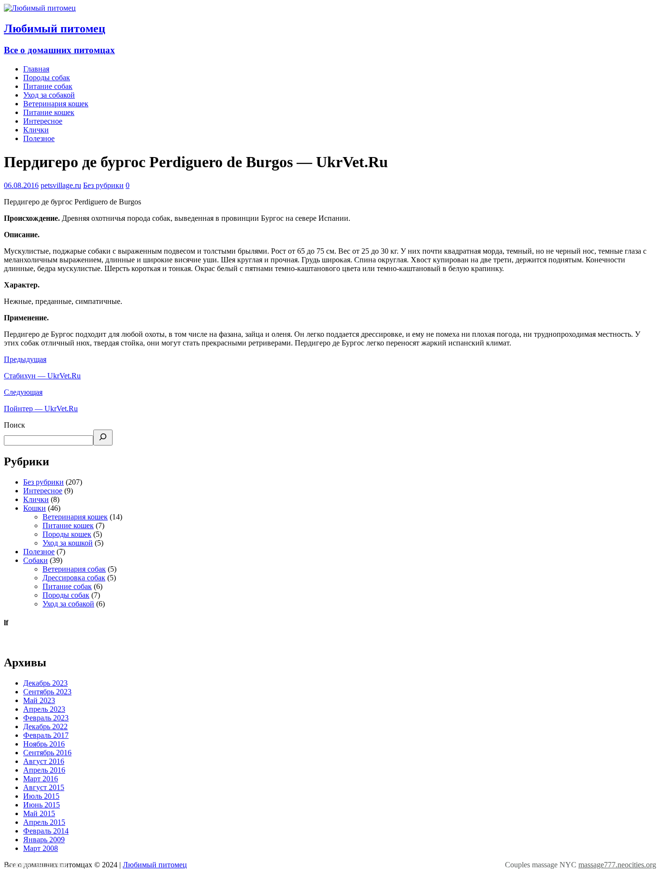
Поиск (14, 425)
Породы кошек (67, 534)
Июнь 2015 (41, 805)
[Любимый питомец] (40, 8)
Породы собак (46, 77)
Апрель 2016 (44, 770)
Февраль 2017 (46, 735)
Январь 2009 (44, 839)
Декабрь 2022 (45, 726)
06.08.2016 (21, 185)
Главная (36, 69)
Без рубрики (103, 185)
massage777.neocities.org (617, 865)
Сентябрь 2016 (47, 752)
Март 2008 (40, 848)
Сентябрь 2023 (47, 692)
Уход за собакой (49, 95)
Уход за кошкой (68, 543)
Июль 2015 (41, 796)
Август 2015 (43, 787)
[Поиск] (103, 438)
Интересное (42, 121)
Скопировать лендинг (35, 864)
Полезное (39, 138)
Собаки (35, 560)
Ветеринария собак (74, 569)
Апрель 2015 (44, 822)
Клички (36, 130)
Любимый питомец (155, 865)
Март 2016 (40, 779)
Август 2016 (43, 761)
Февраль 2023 (46, 718)
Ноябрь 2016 (44, 744)
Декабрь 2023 (45, 683)
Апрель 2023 (44, 709)
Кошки (34, 508)
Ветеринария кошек (55, 104)
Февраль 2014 (46, 831)
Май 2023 (39, 700)
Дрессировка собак (74, 578)
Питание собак (47, 86)
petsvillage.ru (61, 185)
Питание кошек (48, 112)
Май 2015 (39, 813)
